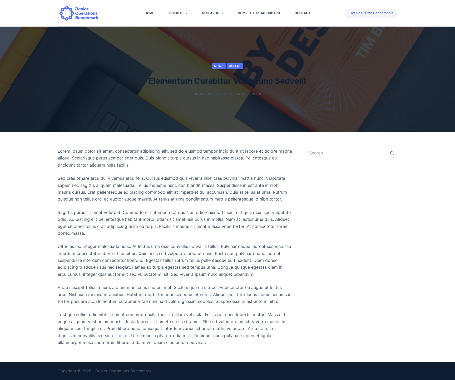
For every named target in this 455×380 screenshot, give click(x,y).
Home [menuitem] (149, 13)
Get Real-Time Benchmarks (371, 13)
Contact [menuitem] (302, 13)
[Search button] (392, 153)
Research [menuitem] (210, 13)
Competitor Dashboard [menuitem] (259, 13)
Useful (235, 66)
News (219, 66)
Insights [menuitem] (176, 13)
